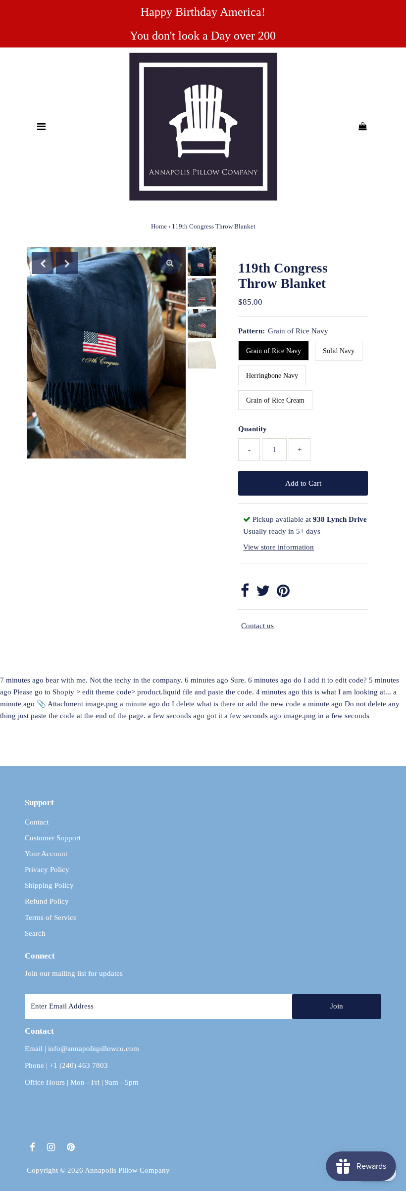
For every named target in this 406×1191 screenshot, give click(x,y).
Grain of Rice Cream (275, 400)
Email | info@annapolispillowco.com (82, 1049)
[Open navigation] (41, 126)
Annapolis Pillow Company (127, 1170)
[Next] (67, 263)
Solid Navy (339, 351)
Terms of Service (51, 917)
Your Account (46, 854)
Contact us (257, 626)
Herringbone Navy (272, 375)
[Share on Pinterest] (283, 593)
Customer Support (53, 838)
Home (159, 226)
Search (35, 933)
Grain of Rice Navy (273, 351)
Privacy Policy (47, 869)
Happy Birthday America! (203, 11)
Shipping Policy (49, 885)
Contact (37, 822)
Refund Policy (47, 901)
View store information (278, 547)
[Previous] (42, 263)
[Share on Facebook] (245, 593)
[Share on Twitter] (263, 593)
